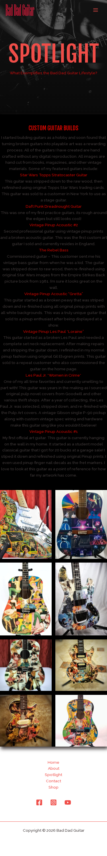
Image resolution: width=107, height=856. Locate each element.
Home (53, 762)
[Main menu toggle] (96, 10)
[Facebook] (39, 802)
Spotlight (53, 774)
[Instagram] (53, 802)
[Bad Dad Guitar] (20, 10)
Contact (53, 781)
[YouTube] (67, 802)
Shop (53, 787)
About (53, 768)
